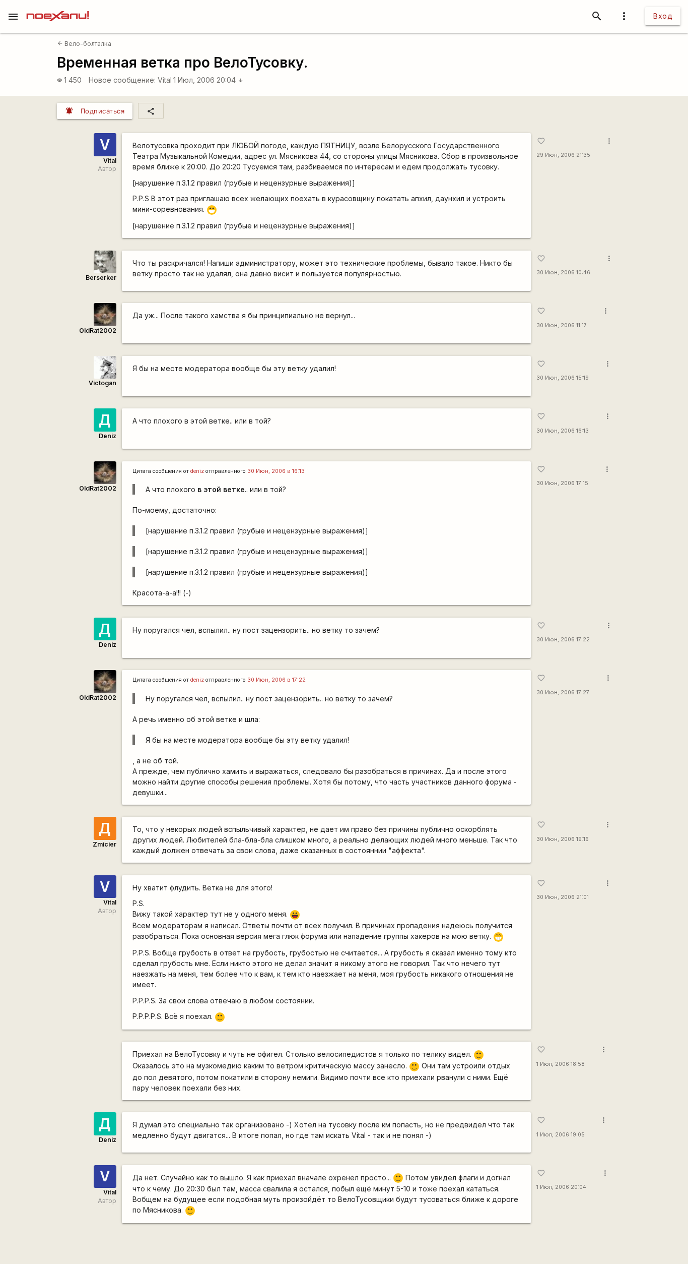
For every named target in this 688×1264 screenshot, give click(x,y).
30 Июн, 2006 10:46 (563, 272)
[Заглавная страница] (58, 7)
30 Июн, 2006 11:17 (561, 325)
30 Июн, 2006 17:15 (562, 483)
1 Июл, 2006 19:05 (560, 1134)
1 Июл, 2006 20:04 (208, 80)
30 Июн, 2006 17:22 (563, 639)
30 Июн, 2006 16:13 (562, 431)
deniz (197, 471)
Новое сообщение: (122, 80)
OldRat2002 (97, 330)
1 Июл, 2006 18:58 (560, 1064)
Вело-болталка (84, 43)
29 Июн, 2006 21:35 (563, 155)
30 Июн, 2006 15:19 (562, 378)
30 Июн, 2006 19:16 (562, 839)
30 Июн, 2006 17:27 (562, 692)
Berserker (101, 277)
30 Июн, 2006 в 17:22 (276, 680)
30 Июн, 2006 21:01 (562, 897)
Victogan (102, 383)
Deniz (107, 436)
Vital (165, 80)
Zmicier (104, 844)
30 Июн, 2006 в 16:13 (276, 471)
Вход (662, 16)
